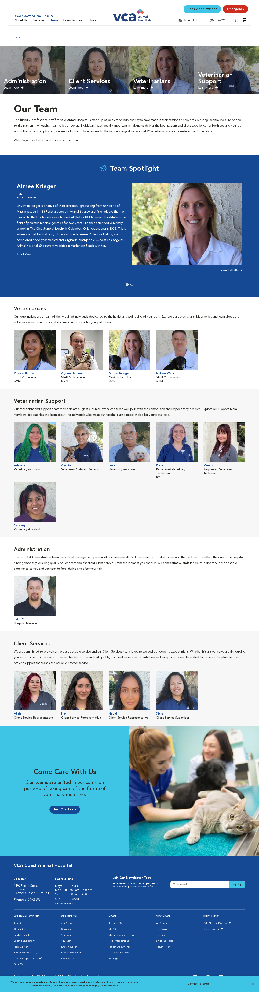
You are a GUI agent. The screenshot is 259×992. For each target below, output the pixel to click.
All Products (162, 923)
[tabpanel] (129, 229)
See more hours (64, 903)
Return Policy (163, 947)
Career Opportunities (26, 959)
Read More (24, 254)
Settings (113, 958)
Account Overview (119, 923)
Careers (62, 140)
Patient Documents (119, 947)
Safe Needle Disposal (216, 924)
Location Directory (24, 941)
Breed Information (71, 953)
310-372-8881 (33, 899)
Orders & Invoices (119, 953)
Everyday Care (73, 20)
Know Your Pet (69, 947)
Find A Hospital (22, 935)
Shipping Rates (164, 941)
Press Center (21, 947)
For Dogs (161, 929)
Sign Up (237, 884)
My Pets (113, 929)
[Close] (253, 983)
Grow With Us (21, 964)
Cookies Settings (198, 984)
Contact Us (20, 929)
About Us (20, 20)
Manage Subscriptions (121, 935)
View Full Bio (230, 270)
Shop (92, 20)
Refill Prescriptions (119, 941)
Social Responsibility (25, 953)
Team (54, 20)
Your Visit (66, 941)
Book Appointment (202, 9)
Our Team (66, 935)
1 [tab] (127, 284)
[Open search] (235, 20)
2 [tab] (131, 284)
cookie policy (43, 985)
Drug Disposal (213, 930)
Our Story (66, 923)
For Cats (160, 935)
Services (38, 20)
